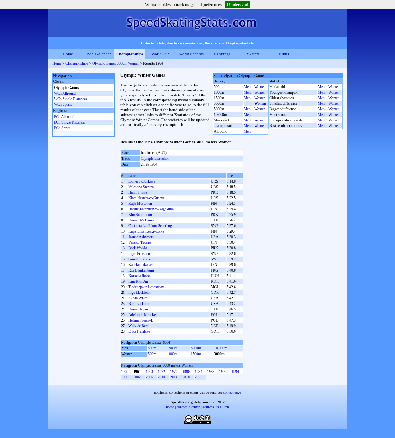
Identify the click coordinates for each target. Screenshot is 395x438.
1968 (149, 371)
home (170, 407)
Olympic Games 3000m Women (115, 63)
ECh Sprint (62, 128)
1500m (172, 348)
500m (152, 348)
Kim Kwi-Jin (138, 281)
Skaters (253, 54)
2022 (198, 377)
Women (259, 87)
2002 (137, 377)
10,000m (220, 348)
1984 (198, 371)
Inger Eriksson (139, 253)
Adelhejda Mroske (142, 315)
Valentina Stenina (141, 187)
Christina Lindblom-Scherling (150, 226)
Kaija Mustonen (140, 203)
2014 (173, 377)
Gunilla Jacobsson (141, 259)
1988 (210, 371)
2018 (186, 377)
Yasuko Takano (139, 242)
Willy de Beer (138, 326)
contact (182, 407)
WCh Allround (65, 93)
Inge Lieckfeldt (139, 292)
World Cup (161, 54)
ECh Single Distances (70, 122)
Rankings (222, 54)
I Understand (237, 4)
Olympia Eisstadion (155, 158)
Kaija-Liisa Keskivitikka (146, 231)
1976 (173, 371)
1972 (161, 371)
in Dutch (222, 407)
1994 (235, 371)
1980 (186, 371)
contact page (232, 392)
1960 (124, 371)
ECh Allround (64, 117)
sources (208, 407)
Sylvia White (137, 298)
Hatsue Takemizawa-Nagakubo (151, 209)
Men (247, 87)
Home (68, 54)
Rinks (284, 54)
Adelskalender (99, 54)
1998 (124, 377)
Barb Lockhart (138, 303)
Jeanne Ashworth (141, 237)
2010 (161, 377)
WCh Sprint (63, 104)
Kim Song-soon (140, 215)
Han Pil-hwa (137, 192)
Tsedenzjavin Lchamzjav (146, 287)
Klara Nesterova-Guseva (146, 198)
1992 (223, 371)
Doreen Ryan (138, 309)
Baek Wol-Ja (137, 248)
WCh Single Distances (70, 99)
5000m (196, 348)
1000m (172, 354)
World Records (191, 54)
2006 (149, 377)
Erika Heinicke (139, 331)
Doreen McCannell (142, 220)
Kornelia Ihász (139, 276)
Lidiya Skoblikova (141, 181)
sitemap (194, 407)
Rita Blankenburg (141, 270)
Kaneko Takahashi (141, 265)
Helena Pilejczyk (140, 320)
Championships (129, 54)
